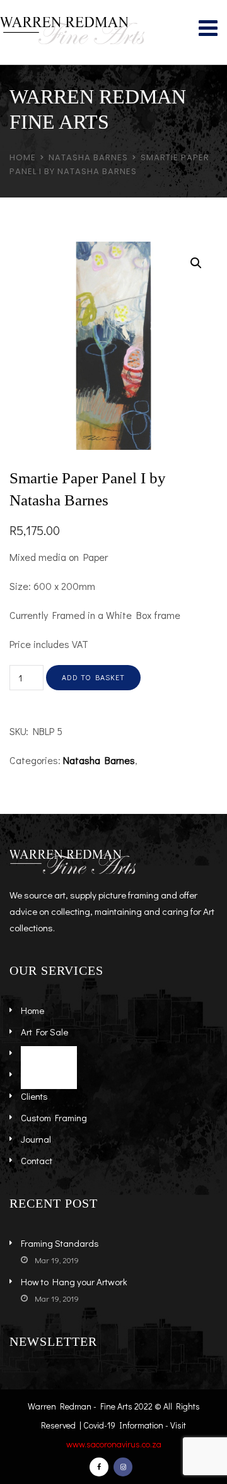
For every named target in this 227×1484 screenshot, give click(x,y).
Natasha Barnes (88, 157)
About (32, 1074)
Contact (36, 1160)
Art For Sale (44, 1031)
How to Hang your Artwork (74, 1281)
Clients (34, 1096)
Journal (36, 1139)
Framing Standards (60, 1243)
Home (22, 157)
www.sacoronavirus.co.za (113, 1444)
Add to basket (93, 677)
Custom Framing (54, 1117)
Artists (34, 1053)
